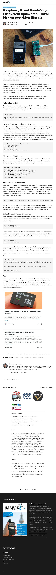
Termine (38, 474)
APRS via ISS (27, 466)
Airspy (13, 463)
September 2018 (15, 438)
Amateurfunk (18, 463)
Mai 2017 (39, 441)
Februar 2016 (30, 448)
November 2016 (24, 444)
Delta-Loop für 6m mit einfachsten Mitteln (29, 416)
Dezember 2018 (27, 436)
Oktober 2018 (36, 436)
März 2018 (18, 439)
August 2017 (32, 441)
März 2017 (21, 443)
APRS (17, 466)
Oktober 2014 (38, 454)
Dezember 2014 (20, 454)
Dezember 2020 (22, 433)
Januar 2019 (18, 436)
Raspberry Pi (13, 7)
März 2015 (26, 452)
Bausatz (13, 468)
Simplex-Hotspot (38, 357)
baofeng (42, 466)
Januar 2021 (14, 433)
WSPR (20, 476)
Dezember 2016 (15, 444)
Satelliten (13, 474)
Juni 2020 (40, 433)
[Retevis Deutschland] (38, 396)
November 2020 (31, 433)
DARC (20, 468)
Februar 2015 (34, 452)
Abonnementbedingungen (8, 559)
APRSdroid (22, 466)
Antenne (28, 463)
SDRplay (28, 474)
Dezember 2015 (15, 449)
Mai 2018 (37, 438)
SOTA (36, 474)
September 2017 (23, 441)
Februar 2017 (28, 443)
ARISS (36, 466)
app (14, 466)
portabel (32, 471)
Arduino (32, 466)
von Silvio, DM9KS (12, 22)
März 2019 (33, 435)
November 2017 (35, 439)
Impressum (5, 563)
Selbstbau (32, 474)
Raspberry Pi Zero (26, 357)
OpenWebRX (29, 471)
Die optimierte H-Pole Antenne (22, 423)
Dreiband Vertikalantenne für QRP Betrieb (25, 418)
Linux (16, 471)
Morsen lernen (20, 471)
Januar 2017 (36, 443)
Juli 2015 (27, 451)
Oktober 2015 (34, 449)
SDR (23, 474)
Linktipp (13, 471)
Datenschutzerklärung (7, 557)
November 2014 (29, 454)
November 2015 (24, 449)
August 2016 (19, 446)
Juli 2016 (26, 446)
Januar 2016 (38, 448)
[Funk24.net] (17, 406)
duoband (29, 468)
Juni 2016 (32, 446)
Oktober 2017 (15, 441)
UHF (13, 477)
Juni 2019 (20, 435)
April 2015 (18, 452)
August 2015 (19, 451)
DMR (24, 468)
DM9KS (24, 372)
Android (24, 463)
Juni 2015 (34, 451)
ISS (35, 468)
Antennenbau (34, 463)
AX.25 (38, 466)
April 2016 (14, 448)
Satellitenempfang (18, 474)
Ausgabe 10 (6, 7)
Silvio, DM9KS (17, 364)
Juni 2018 (31, 438)
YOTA (23, 476)
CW (16, 468)
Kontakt (4, 561)
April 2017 (14, 443)
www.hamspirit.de (15, 372)
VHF (16, 477)
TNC (41, 474)
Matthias (14, 421)
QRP (35, 471)
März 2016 (21, 448)
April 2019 (26, 435)
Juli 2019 (14, 435)
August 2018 (24, 438)
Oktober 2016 (33, 444)
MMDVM (16, 357)
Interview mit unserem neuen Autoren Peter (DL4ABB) (29, 421)
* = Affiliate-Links (6, 555)
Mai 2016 (39, 446)
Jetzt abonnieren (38, 535)
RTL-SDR (40, 471)
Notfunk (25, 471)
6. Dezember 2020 (12, 24)
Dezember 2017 (26, 439)
